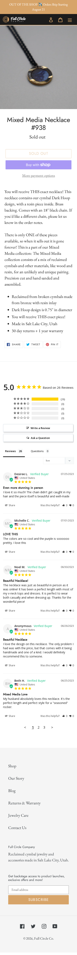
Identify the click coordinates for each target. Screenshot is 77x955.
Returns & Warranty (24, 803)
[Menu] (69, 19)
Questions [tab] (37, 451)
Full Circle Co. (44, 938)
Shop (12, 766)
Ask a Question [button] (40, 438)
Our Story (16, 778)
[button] (64, 505)
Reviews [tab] (10, 451)
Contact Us (17, 827)
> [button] (52, 727)
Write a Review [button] (40, 428)
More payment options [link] (38, 175)
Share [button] (11, 505)
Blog (12, 790)
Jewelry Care (18, 815)
